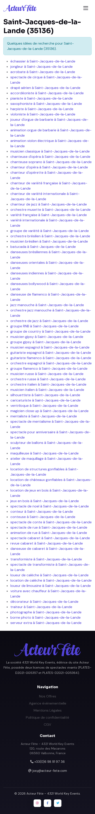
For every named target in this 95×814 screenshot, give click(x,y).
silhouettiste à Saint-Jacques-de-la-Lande (45, 395)
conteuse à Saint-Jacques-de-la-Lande (42, 516)
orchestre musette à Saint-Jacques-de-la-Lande (50, 209)
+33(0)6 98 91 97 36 (49, 762)
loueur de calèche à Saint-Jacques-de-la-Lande (49, 575)
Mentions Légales (48, 710)
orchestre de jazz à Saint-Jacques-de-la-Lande (49, 320)
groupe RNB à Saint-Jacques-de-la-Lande (44, 326)
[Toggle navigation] (85, 8)
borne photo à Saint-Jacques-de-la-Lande (45, 617)
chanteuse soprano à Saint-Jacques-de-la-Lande (51, 162)
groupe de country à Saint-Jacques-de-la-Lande (50, 331)
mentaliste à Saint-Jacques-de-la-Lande (43, 416)
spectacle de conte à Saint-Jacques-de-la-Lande (51, 522)
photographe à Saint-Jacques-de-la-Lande (46, 612)
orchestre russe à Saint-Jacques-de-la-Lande (48, 379)
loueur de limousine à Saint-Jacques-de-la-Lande (50, 585)
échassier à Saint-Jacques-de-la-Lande (42, 61)
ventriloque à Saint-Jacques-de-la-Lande (44, 405)
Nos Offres (47, 696)
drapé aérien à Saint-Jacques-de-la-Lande (45, 87)
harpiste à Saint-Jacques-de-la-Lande (41, 109)
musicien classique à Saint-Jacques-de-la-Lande (50, 151)
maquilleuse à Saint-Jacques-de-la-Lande (44, 453)
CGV (47, 724)
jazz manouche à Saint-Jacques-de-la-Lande (47, 305)
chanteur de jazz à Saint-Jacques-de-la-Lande (48, 204)
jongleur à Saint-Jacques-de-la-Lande (41, 66)
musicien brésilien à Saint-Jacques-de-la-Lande (49, 241)
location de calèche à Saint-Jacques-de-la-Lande (51, 580)
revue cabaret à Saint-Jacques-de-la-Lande (46, 543)
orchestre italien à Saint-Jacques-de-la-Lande (48, 384)
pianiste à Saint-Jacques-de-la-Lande (41, 98)
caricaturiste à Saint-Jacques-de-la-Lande (45, 400)
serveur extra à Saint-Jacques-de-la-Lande (46, 622)
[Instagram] (37, 803)
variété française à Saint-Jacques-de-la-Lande (48, 215)
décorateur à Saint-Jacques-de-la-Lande (44, 601)
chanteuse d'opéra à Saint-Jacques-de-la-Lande (50, 156)
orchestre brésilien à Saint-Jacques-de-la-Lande (50, 236)
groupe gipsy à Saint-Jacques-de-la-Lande (45, 342)
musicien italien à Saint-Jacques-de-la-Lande (47, 389)
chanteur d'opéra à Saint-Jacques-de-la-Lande (49, 167)
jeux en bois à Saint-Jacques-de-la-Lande (44, 501)
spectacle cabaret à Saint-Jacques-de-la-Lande (50, 538)
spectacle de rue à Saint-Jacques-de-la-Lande (48, 527)
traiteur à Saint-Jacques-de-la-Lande (41, 607)
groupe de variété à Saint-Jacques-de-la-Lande (49, 230)
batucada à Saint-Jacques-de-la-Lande (43, 246)
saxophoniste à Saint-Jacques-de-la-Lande (46, 103)
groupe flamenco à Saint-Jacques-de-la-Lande (48, 368)
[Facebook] (47, 803)
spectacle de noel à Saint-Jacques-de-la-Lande (49, 506)
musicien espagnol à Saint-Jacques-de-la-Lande (49, 347)
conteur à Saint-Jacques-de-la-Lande (41, 511)
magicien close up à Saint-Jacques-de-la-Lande (49, 411)
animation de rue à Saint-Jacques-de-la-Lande (48, 532)
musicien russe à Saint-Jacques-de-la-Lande (47, 373)
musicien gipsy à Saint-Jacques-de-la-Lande (46, 336)
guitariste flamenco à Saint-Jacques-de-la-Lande (50, 358)
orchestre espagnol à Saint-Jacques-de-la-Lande (51, 363)
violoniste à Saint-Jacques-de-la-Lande (42, 114)
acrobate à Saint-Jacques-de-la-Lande (42, 72)
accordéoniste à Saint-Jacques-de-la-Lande (47, 93)
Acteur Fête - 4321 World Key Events (53, 793)
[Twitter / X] (57, 803)
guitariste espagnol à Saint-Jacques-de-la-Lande (50, 352)
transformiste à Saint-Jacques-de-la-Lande (46, 559)
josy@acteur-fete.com (49, 771)
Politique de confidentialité (47, 717)
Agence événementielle (47, 703)
